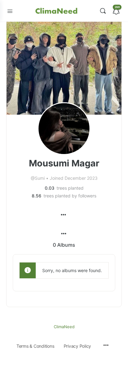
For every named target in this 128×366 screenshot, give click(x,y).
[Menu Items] (63, 211)
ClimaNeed (64, 326)
